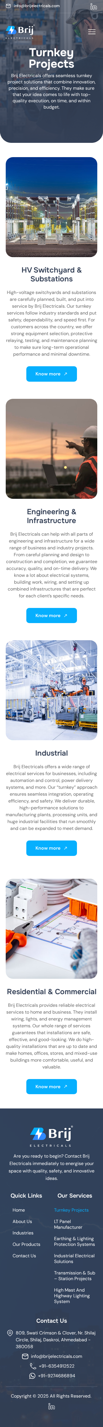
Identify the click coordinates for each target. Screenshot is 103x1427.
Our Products (26, 1244)
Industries (23, 1233)
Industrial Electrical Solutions (74, 1258)
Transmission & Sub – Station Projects (74, 1276)
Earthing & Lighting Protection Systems (74, 1241)
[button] (91, 31)
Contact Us (24, 1256)
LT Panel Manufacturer (68, 1224)
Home (19, 1210)
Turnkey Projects (71, 1210)
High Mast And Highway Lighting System (72, 1295)
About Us (22, 1221)
